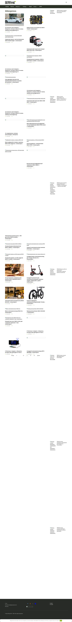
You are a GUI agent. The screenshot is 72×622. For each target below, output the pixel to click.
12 (23, 355)
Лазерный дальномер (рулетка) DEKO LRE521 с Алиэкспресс (13, 247)
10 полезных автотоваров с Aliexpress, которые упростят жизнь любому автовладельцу (14, 113)
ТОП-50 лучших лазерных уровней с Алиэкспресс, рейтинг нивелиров (61, 529)
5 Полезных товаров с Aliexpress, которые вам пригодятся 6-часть (35, 332)
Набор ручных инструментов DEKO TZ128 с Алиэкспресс (36, 28)
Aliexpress (18, 6)
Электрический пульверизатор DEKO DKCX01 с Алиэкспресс (14, 301)
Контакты (6, 606)
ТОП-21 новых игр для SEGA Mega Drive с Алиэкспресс (61, 356)
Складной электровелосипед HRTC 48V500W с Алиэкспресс (35, 352)
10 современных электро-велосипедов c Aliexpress (11, 134)
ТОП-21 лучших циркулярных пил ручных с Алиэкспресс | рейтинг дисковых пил (61, 98)
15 (34, 355)
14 (30, 355)
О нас (6, 603)
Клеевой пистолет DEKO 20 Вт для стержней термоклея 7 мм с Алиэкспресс (13, 323)
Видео (30, 6)
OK (60, 620)
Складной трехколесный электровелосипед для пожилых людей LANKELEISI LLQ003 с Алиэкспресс (35, 280)
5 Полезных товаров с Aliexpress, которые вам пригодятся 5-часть (13, 352)
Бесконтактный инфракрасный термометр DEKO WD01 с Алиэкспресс (34, 165)
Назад (12, 355)
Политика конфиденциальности (11, 604)
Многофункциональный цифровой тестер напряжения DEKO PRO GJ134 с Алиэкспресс (36, 125)
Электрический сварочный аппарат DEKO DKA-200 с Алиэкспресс (36, 49)
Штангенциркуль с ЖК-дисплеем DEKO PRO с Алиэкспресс (35, 144)
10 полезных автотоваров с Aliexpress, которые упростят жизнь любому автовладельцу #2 (36, 92)
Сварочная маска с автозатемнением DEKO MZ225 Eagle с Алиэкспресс (14, 40)
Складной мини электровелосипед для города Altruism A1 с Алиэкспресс (35, 258)
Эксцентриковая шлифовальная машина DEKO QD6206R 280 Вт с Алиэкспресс (13, 279)
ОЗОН (40, 6)
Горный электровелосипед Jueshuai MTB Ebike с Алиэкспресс (36, 248)
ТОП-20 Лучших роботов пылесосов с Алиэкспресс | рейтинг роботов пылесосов (62, 271)
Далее (38, 355)
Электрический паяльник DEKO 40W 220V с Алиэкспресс (36, 101)
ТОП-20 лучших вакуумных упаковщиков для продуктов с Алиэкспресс (62, 443)
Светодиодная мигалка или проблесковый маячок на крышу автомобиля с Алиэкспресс (13, 81)
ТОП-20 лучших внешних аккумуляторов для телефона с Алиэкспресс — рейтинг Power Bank (62, 184)
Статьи (34, 6)
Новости (12, 6)
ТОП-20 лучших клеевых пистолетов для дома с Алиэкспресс (62, 11)
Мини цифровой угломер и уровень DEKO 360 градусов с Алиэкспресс (14, 143)
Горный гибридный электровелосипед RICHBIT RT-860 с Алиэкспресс (36, 302)
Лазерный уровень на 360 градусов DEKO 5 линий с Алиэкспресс (14, 258)
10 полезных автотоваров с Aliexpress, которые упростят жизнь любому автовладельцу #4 (14, 29)
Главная (7, 6)
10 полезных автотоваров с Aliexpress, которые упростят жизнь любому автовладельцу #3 (14, 70)
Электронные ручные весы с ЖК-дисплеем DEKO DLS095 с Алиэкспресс (13, 237)
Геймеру (24, 6)
